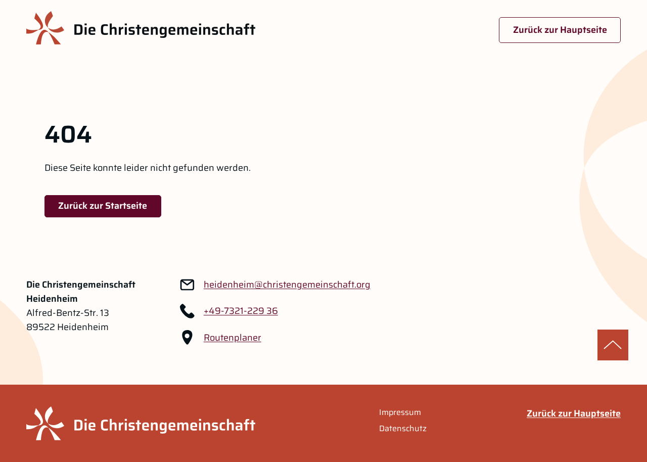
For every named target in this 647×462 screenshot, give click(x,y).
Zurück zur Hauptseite (560, 30)
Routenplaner (232, 338)
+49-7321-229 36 (241, 311)
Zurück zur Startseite (102, 206)
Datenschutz (403, 429)
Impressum (400, 412)
